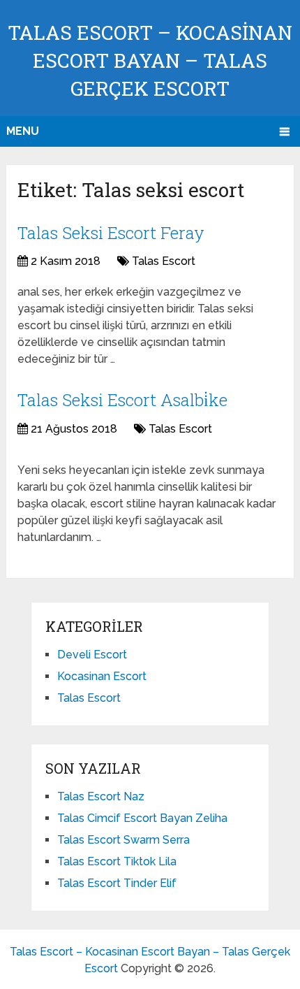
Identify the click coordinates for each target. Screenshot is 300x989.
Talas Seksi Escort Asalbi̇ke (122, 400)
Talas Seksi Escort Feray (110, 233)
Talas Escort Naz (100, 796)
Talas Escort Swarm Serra (123, 839)
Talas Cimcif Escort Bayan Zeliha (142, 818)
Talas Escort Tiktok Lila (117, 861)
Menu (22, 131)
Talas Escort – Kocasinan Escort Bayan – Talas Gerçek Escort (150, 60)
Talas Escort (163, 261)
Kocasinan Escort (102, 676)
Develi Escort (92, 654)
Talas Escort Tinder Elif (117, 883)
